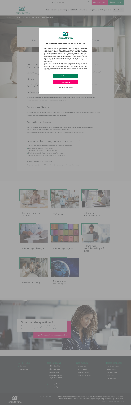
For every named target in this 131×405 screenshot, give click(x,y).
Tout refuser (65, 82)
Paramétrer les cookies (65, 87)
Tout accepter (65, 76)
